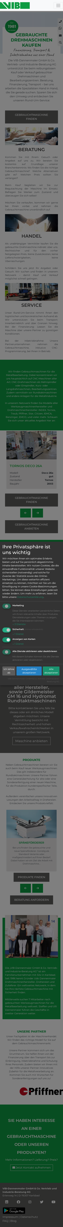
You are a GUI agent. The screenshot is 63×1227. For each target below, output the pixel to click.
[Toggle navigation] (58, 5)
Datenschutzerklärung (30, 597)
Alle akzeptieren (51, 671)
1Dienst (18, 633)
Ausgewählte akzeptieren (29, 671)
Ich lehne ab (9, 671)
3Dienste (19, 624)
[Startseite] (15, 5)
